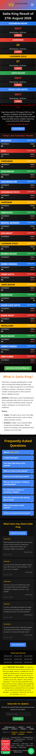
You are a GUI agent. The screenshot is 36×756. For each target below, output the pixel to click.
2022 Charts (11, 745)
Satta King (14, 452)
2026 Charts (22, 747)
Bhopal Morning (20, 739)
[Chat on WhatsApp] (31, 751)
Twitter (14, 734)
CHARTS (21, 727)
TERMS (31, 729)
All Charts (30, 739)
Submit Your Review (18, 533)
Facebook (14, 732)
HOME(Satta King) (9, 727)
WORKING (5, 729)
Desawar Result (15, 737)
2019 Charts (15, 744)
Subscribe (18, 719)
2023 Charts (20, 745)
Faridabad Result (28, 737)
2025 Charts (13, 747)
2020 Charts (24, 744)
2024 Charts (29, 745)
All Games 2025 (18, 662)
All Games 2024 (8, 662)
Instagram (21, 734)
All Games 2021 (8, 659)
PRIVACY (23, 729)
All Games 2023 (28, 659)
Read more (23, 694)
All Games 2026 (28, 662)
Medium (29, 732)
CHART (18, 35)
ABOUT (29, 727)
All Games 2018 (8, 656)
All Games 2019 (18, 656)
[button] (32, 4)
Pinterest (22, 732)
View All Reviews (18, 645)
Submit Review (18, 741)
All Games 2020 (28, 656)
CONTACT (14, 729)
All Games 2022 (18, 659)
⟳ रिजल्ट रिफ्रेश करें (18, 129)
